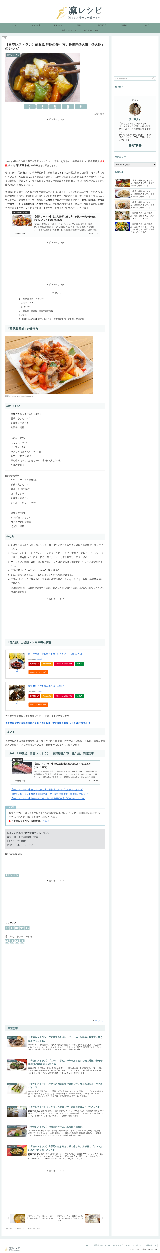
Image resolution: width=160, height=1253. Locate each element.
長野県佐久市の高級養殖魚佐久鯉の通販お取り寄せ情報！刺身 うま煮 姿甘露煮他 (46, 723)
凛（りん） (135, 119)
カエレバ (38, 659)
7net (78, 664)
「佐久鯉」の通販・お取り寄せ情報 (37, 311)
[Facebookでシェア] (42, 106)
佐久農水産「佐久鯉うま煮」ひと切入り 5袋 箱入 (54, 654)
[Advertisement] (55, 138)
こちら (46, 821)
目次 (51, 293)
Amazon (46, 664)
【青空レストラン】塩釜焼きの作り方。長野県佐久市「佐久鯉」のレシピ (48, 798)
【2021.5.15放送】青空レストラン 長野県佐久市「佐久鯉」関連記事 (52, 319)
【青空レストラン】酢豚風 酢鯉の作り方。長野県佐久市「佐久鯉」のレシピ (49, 794)
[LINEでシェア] (68, 106)
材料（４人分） (31, 303)
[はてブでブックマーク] (55, 106)
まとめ (24, 315)
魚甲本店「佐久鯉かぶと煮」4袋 (44, 686)
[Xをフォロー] (12, 941)
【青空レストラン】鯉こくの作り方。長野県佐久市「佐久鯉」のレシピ (47, 789)
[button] (81, 106)
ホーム (88, 1245)
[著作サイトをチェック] (7, 941)
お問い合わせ (151, 1245)
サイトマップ (117, 1245)
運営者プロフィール (102, 1245)
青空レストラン (13, 875)
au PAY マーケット (37, 672)
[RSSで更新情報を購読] (22, 941)
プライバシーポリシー (134, 1245)
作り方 (27, 307)
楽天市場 (33, 664)
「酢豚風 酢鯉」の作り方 (32, 299)
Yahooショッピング (63, 664)
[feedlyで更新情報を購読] (17, 941)
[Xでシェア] (30, 106)
